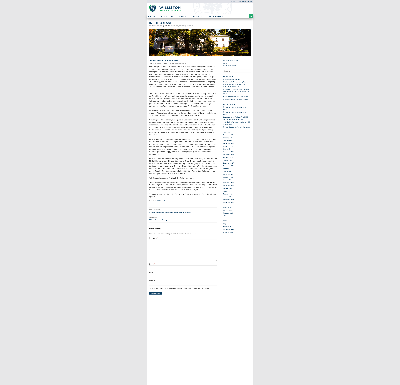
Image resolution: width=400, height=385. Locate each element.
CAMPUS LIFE (197, 16)
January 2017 (227, 171)
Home (233, 1)
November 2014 (228, 185)
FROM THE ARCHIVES (215, 16)
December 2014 (228, 183)
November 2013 (228, 202)
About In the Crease (245, 1)
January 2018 (227, 160)
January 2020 (227, 140)
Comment (153, 238)
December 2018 (228, 152)
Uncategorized (228, 213)
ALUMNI (164, 16)
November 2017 (228, 166)
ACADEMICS (152, 16)
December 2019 (228, 143)
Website (152, 280)
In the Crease (160, 23)
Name (152, 264)
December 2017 (228, 163)
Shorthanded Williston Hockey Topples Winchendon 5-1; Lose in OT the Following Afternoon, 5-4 (235, 84)
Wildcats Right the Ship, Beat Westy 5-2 (236, 99)
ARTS (173, 16)
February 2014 (228, 194)
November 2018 (228, 154)
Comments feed (228, 229)
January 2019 (227, 149)
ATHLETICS (183, 16)
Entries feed (227, 226)
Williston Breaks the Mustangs (158, 219)
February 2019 (228, 146)
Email (152, 272)
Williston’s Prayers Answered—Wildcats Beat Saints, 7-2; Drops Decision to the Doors (236, 91)
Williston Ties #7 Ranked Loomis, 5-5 (235, 96)
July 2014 (226, 191)
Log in (225, 224)
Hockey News (161, 200)
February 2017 (228, 168)
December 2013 (228, 199)
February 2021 (228, 135)
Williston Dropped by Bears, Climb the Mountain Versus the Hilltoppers (170, 211)
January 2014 (227, 197)
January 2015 (227, 180)
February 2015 (228, 177)
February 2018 (228, 157)
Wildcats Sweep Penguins (231, 79)
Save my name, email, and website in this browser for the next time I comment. (180, 288)
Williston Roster (228, 216)
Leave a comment (180, 64)
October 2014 (227, 188)
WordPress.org (228, 232)
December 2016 (228, 174)
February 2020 (228, 138)
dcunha (168, 64)
